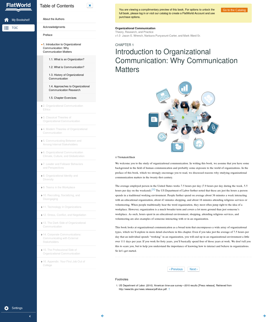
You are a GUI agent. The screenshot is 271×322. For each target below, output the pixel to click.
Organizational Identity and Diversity (60, 177)
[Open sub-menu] (42, 44)
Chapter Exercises (63, 98)
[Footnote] (153, 189)
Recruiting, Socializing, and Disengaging (61, 197)
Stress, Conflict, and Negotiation (64, 215)
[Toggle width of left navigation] (30, 316)
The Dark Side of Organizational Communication (64, 224)
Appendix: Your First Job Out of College (64, 263)
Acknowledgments (54, 27)
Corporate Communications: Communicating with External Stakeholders (62, 238)
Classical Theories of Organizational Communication (61, 119)
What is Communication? (66, 67)
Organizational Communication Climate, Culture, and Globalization (63, 154)
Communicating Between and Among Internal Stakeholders (62, 142)
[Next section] (264, 316)
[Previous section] (102, 316)
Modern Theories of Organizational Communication (65, 130)
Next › (193, 269)
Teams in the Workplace (59, 187)
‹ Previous (176, 269)
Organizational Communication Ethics (63, 107)
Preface (47, 35)
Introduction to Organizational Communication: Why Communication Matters (62, 47)
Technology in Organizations (62, 207)
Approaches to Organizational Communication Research (69, 88)
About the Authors (54, 19)
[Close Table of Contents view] (90, 5)
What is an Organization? (66, 59)
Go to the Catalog (234, 10)
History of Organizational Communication (66, 76)
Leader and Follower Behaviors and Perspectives (63, 165)
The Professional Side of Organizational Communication (61, 251)
